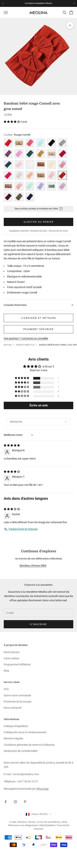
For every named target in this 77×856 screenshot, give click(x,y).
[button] (12, 121)
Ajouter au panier (38, 221)
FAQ (6, 689)
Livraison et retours (38, 318)
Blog (6, 670)
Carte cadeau (11, 658)
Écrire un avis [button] (39, 405)
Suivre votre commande (17, 695)
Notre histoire (11, 652)
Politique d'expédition (16, 726)
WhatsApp (42, 788)
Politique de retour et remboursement (25, 732)
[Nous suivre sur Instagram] (15, 802)
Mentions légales (13, 738)
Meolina (8, 345)
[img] (12, 445)
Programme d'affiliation (17, 664)
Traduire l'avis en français (23, 529)
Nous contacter (13, 707)
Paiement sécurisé (38, 329)
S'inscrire (38, 624)
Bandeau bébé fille (25, 345)
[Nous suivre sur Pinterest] (25, 802)
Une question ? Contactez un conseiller (26, 338)
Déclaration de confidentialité (20, 750)
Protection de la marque (17, 701)
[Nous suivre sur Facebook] (5, 802)
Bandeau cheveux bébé (33, 565)
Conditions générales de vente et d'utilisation (29, 744)
